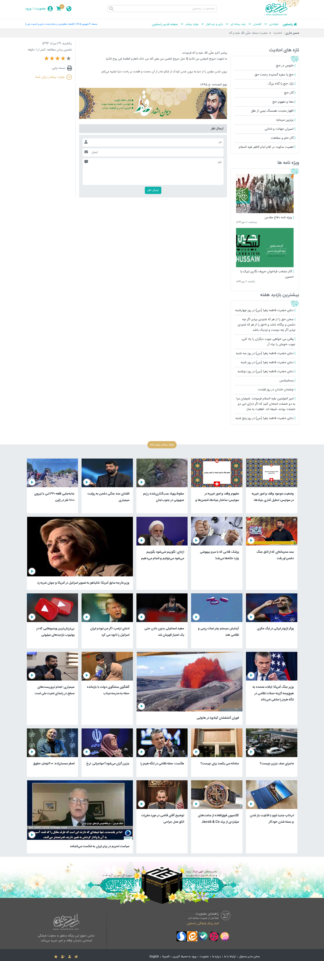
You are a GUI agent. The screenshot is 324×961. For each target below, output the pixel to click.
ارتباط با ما (230, 956)
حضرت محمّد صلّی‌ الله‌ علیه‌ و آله (248, 33)
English (154, 956)
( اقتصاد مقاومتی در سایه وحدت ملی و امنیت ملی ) (50, 24)
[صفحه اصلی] (76, 956)
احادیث (277, 33)
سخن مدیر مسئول (249, 956)
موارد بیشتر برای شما (50, 77)
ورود (28, 9)
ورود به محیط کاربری (184, 956)
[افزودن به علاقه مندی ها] (55, 956)
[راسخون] (282, 14)
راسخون (288, 24)
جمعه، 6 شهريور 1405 (86, 24)
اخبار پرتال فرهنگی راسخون (203, 923)
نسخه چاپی (58, 68)
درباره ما (216, 956)
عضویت (40, 9)
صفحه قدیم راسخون (165, 24)
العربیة (165, 956)
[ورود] (70, 956)
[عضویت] (63, 956)
